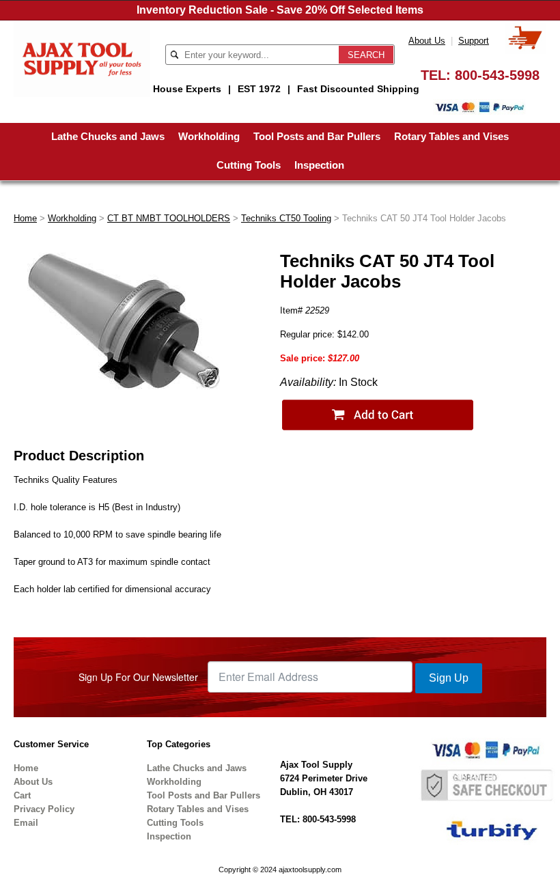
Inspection (319, 165)
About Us (426, 41)
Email (26, 823)
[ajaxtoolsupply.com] (82, 58)
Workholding (209, 136)
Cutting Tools (248, 165)
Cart (22, 795)
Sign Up (448, 678)
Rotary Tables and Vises (451, 136)
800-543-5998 (497, 75)
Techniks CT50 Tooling (286, 218)
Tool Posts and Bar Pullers (316, 136)
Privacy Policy (44, 809)
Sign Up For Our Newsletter (138, 677)
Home (25, 218)
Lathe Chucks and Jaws (108, 136)
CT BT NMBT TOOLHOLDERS (168, 218)
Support (473, 41)
